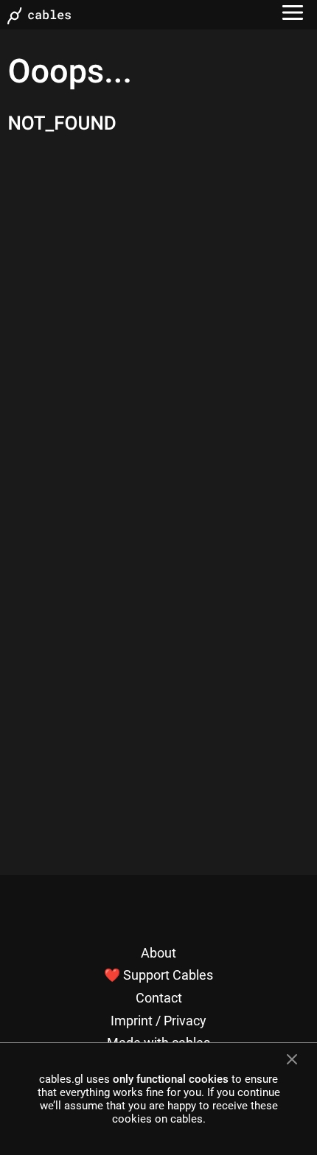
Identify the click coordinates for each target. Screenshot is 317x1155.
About (158, 953)
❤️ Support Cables (158, 975)
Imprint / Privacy (158, 1020)
